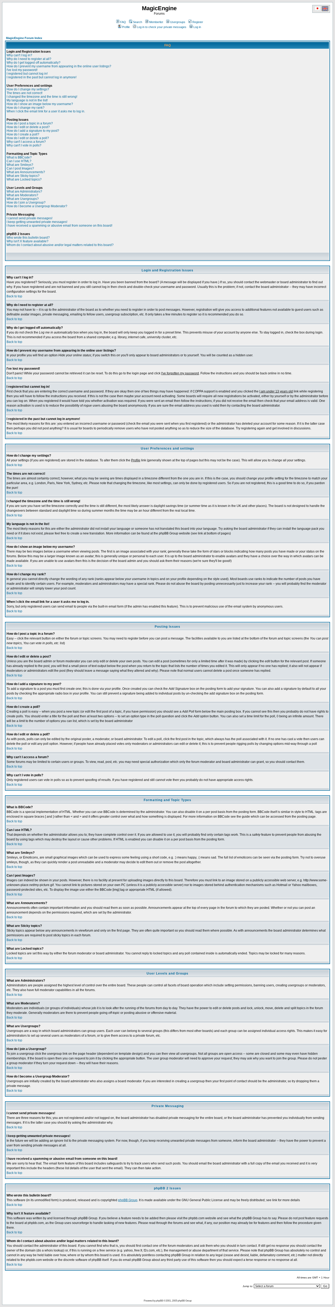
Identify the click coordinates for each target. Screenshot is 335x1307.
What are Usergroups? (23, 199)
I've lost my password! (22, 70)
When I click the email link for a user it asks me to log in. (46, 111)
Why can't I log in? (19, 55)
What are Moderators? (22, 195)
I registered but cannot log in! (27, 73)
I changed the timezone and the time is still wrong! (42, 97)
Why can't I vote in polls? (24, 145)
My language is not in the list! (27, 100)
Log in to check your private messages (161, 27)
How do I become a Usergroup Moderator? (37, 206)
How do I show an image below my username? (40, 104)
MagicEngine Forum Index (24, 38)
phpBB (159, 1300)
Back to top (14, 296)
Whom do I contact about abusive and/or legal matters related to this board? (60, 245)
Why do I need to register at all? (29, 59)
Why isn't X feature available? (27, 241)
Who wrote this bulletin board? (28, 237)
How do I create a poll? (23, 134)
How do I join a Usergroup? (26, 202)
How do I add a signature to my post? (33, 131)
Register (197, 22)
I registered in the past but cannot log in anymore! (41, 77)
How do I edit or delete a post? (28, 127)
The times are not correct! (24, 93)
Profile (126, 27)
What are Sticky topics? (23, 176)
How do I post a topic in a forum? (30, 123)
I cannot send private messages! (29, 218)
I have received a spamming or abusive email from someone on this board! (59, 225)
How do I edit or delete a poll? (28, 138)
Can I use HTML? (19, 161)
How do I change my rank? (25, 108)
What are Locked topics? (24, 179)
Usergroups (177, 22)
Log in (197, 27)
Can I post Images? (20, 168)
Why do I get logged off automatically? (33, 62)
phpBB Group (127, 1200)
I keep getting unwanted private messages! (37, 222)
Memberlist (156, 22)
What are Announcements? (26, 172)
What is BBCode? (19, 157)
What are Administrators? (24, 191)
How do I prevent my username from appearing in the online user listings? (59, 66)
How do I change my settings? (28, 89)
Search (137, 22)
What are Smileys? (20, 165)
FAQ (123, 22)
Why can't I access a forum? (26, 142)
